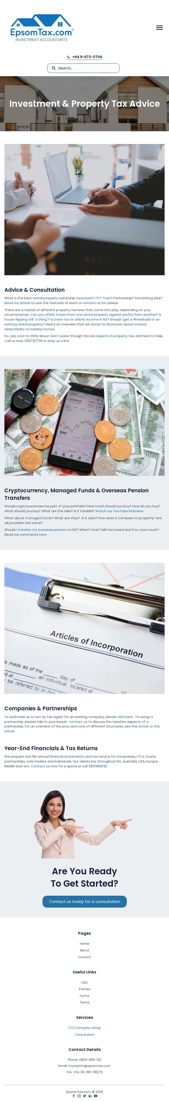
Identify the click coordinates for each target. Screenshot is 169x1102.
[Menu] (159, 27)
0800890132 (97, 766)
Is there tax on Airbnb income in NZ (79, 319)
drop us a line (58, 340)
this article (140, 726)
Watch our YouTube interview (119, 511)
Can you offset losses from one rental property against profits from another (93, 314)
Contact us (40, 766)
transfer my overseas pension (42, 529)
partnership (13, 721)
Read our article (17, 303)
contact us (92, 303)
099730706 (33, 340)
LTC (97, 298)
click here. (125, 716)
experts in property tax (115, 336)
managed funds (38, 518)
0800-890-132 (90, 1060)
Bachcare (114, 324)
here (43, 534)
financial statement (66, 756)
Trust (107, 298)
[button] (84, 57)
